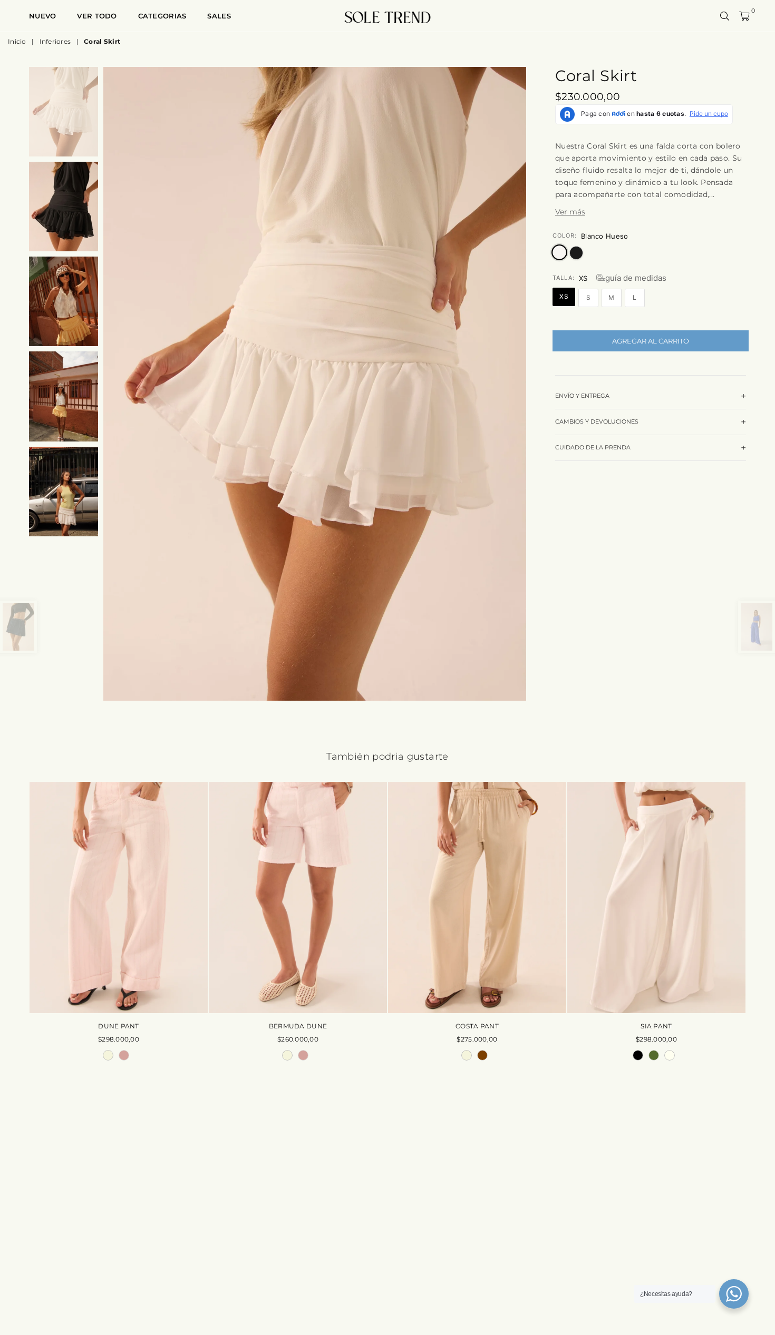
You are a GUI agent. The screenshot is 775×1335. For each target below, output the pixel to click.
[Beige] (108, 1055)
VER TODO (97, 16)
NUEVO (42, 16)
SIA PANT (656, 1026)
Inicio (17, 41)
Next (517, 384)
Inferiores (55, 41)
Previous (112, 384)
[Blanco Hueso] (669, 1055)
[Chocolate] (482, 1055)
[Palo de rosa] (124, 1055)
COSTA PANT (477, 1026)
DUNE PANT (118, 1026)
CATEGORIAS (162, 16)
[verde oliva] (653, 1055)
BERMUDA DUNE (298, 1026)
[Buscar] (724, 16)
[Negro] (638, 1055)
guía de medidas (635, 278)
